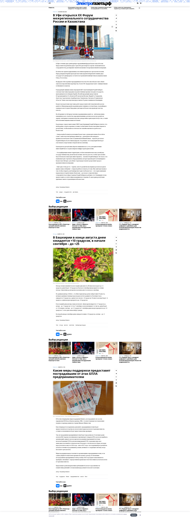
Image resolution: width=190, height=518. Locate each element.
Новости (55, 11)
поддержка (62, 476)
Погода (55, 234)
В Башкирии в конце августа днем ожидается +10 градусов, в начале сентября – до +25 (77, 8)
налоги (82, 476)
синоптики (71, 325)
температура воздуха (80, 325)
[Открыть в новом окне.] (59, 201)
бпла (86, 476)
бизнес (67, 476)
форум (61, 192)
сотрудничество (68, 192)
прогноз (66, 325)
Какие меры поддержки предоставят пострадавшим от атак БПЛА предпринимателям (101, 8)
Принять (133, 515)
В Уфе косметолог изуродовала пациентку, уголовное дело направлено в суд (124, 8)
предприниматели (75, 476)
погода (61, 325)
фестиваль (75, 192)
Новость (51, 7)
